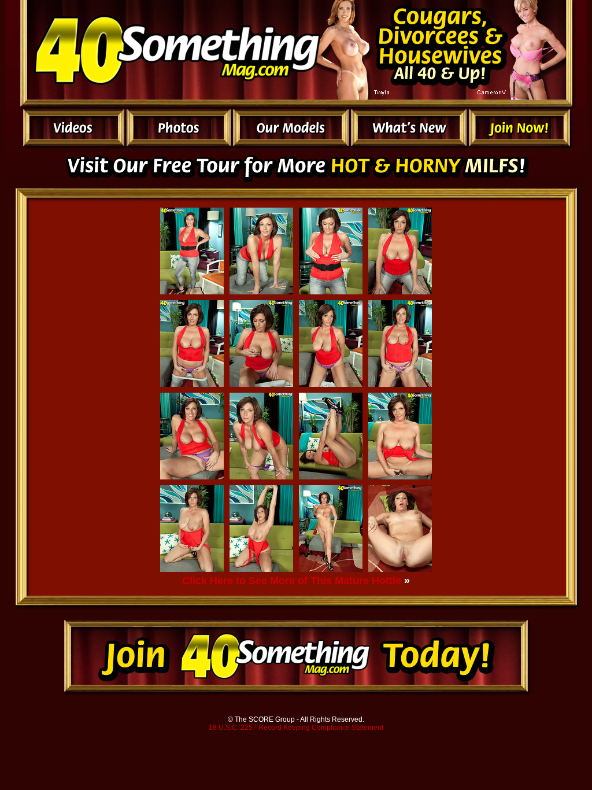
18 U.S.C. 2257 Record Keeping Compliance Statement (296, 727)
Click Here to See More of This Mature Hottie (291, 580)
